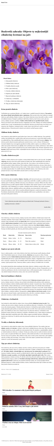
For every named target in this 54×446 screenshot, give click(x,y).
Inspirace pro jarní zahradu (12, 93)
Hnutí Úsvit (4, 2)
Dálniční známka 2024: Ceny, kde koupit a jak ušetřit (20, 406)
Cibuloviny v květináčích (12, 98)
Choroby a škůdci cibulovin (13, 91)
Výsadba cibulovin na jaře (12, 86)
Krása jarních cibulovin (12, 81)
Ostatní (51, 374)
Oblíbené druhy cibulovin (12, 83)
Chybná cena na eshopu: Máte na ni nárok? (17, 422)
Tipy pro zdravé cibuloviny (13, 103)
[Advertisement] (27, 15)
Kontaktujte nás (16, 369)
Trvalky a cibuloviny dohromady (14, 101)
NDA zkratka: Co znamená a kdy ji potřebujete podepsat (21, 390)
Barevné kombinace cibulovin (13, 96)
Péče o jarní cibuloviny (12, 88)
